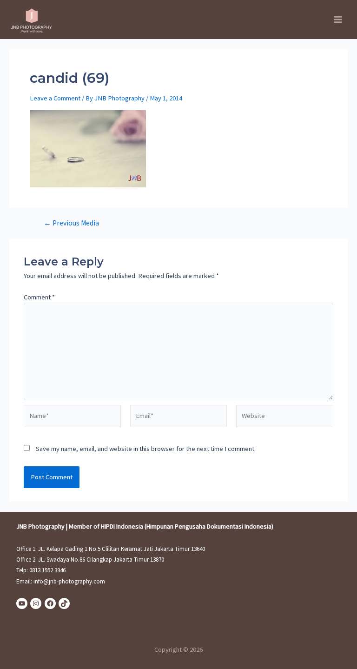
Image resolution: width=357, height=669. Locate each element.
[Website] (284, 418)
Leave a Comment (55, 98)
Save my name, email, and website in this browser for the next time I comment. (146, 448)
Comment (39, 297)
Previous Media (71, 223)
